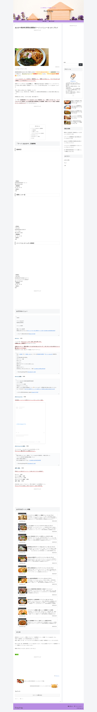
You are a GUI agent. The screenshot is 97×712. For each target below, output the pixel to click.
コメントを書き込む (37, 695)
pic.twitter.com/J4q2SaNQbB (35, 460)
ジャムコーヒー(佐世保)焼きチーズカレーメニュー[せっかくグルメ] (73, 146)
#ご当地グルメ (38, 389)
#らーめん (34, 330)
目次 (36, 126)
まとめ (33, 138)
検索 (65, 62)
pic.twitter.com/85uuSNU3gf (39, 368)
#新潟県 (39, 354)
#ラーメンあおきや (49, 354)
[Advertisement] (37, 39)
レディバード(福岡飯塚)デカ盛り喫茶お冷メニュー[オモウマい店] (73, 137)
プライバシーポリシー (79, 706)
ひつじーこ (73, 81)
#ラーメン (29, 330)
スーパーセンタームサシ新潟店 (38, 133)
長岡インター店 (35, 131)
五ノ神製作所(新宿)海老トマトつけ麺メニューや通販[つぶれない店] (73, 150)
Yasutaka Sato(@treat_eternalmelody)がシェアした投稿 (30, 441)
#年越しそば (27, 354)
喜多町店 (34, 130)
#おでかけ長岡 (28, 389)
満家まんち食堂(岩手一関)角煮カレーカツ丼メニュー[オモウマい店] (73, 133)
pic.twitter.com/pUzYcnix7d (49, 389)
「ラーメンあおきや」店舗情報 (37, 128)
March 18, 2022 (32, 333)
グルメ (17, 654)
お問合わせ (71, 706)
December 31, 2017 (32, 463)
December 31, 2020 (32, 371)
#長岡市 (42, 354)
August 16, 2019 (35, 392)
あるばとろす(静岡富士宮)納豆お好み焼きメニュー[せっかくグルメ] (73, 142)
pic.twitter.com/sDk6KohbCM (49, 330)
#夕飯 (42, 389)
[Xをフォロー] (73, 95)
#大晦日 (21, 354)
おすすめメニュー (35, 134)
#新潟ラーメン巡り (40, 330)
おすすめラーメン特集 (36, 136)
